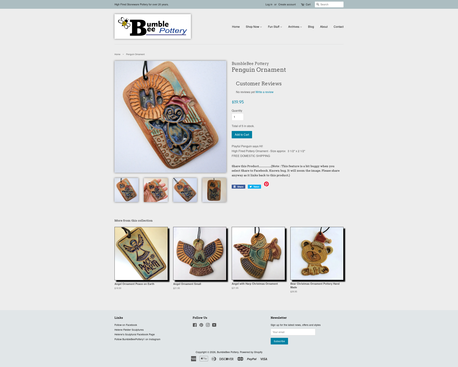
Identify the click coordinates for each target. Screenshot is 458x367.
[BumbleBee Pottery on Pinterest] (201, 325)
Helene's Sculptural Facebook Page (134, 334)
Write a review (264, 92)
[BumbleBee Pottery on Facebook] (195, 325)
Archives (294, 27)
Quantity (237, 110)
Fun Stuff (274, 27)
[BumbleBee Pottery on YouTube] (214, 325)
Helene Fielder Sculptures (129, 329)
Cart (308, 4)
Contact (339, 27)
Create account (287, 4)
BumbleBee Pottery (227, 352)
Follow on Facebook (125, 325)
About (324, 27)
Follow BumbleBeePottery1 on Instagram (137, 339)
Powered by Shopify (251, 352)
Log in (268, 4)
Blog (311, 27)
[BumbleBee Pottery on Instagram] (208, 325)
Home (236, 27)
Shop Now (253, 27)
